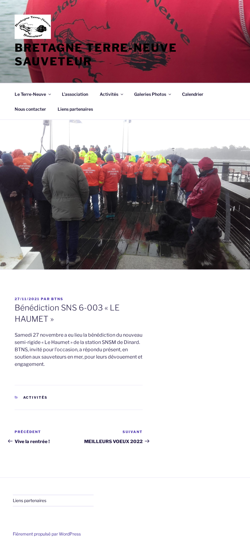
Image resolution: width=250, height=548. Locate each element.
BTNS (57, 299)
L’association (75, 94)
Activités (35, 397)
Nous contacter (30, 109)
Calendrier (192, 94)
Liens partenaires (75, 109)
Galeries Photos (150, 94)
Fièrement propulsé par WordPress (47, 533)
